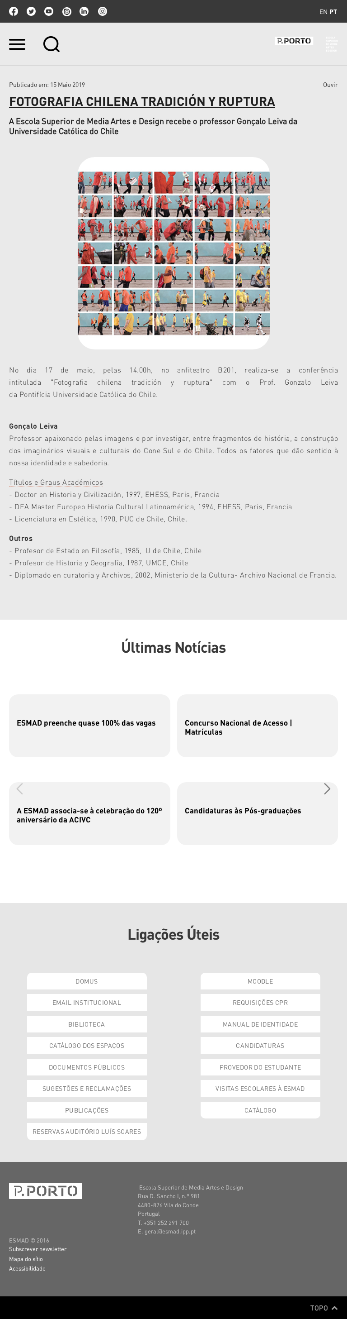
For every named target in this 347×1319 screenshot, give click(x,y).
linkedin (84, 11)
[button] (327, 788)
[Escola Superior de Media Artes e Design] (306, 44)
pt (333, 11)
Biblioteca (86, 1024)
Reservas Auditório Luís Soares (87, 1131)
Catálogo (260, 1110)
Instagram (101, 11)
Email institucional (86, 1002)
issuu (66, 11)
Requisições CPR (260, 1002)
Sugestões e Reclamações (86, 1088)
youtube (48, 11)
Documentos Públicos (87, 1067)
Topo (320, 1307)
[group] (89, 725)
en (323, 11)
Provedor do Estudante (260, 1067)
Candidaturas (260, 1045)
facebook (13, 11)
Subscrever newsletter (37, 1248)
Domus (86, 981)
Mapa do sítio (26, 1258)
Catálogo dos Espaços (86, 1045)
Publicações (87, 1110)
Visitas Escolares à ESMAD (260, 1088)
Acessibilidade (27, 1268)
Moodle (260, 981)
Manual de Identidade (260, 1024)
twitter (31, 11)
